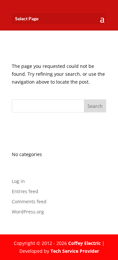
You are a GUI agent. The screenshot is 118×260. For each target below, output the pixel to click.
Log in (18, 181)
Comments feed (29, 201)
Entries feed (25, 191)
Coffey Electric (84, 243)
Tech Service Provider (74, 251)
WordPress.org (28, 212)
